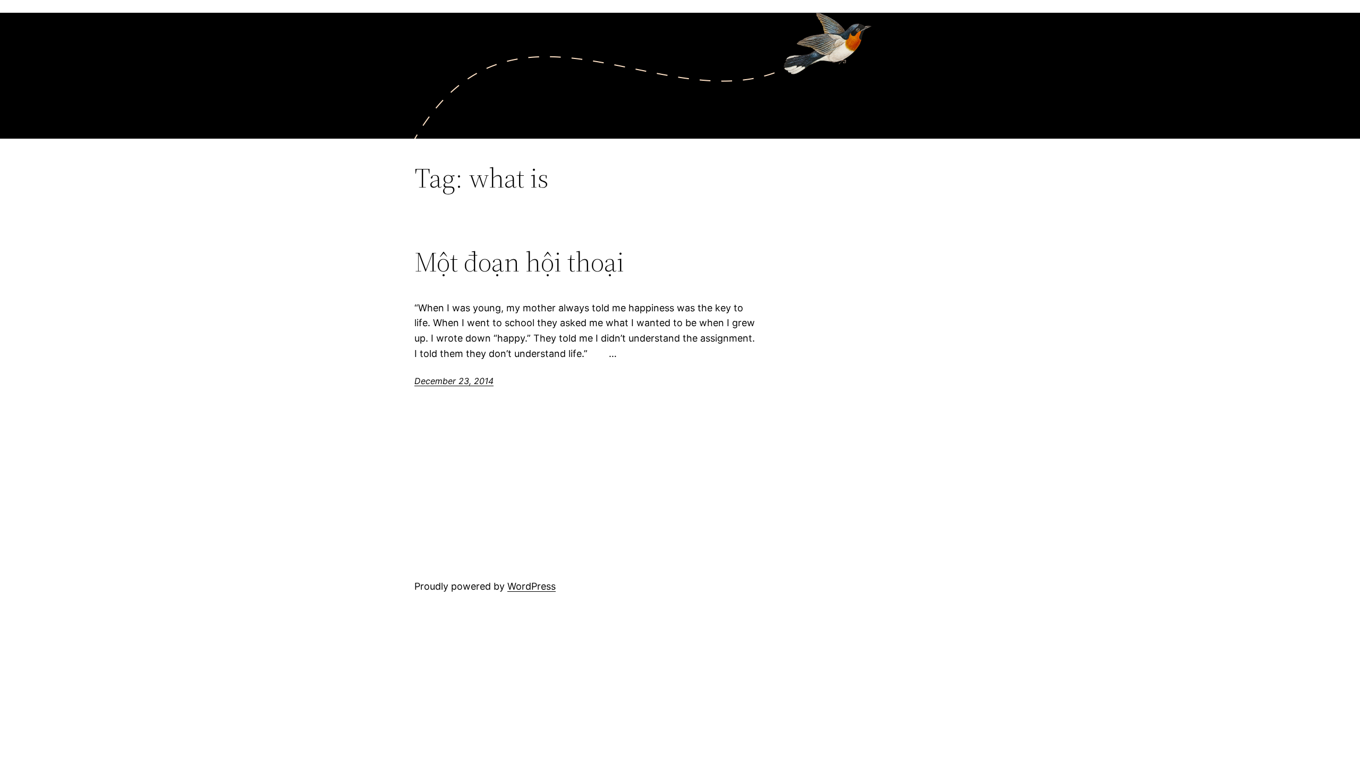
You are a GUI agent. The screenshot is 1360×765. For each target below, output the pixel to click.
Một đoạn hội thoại (519, 262)
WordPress (531, 586)
